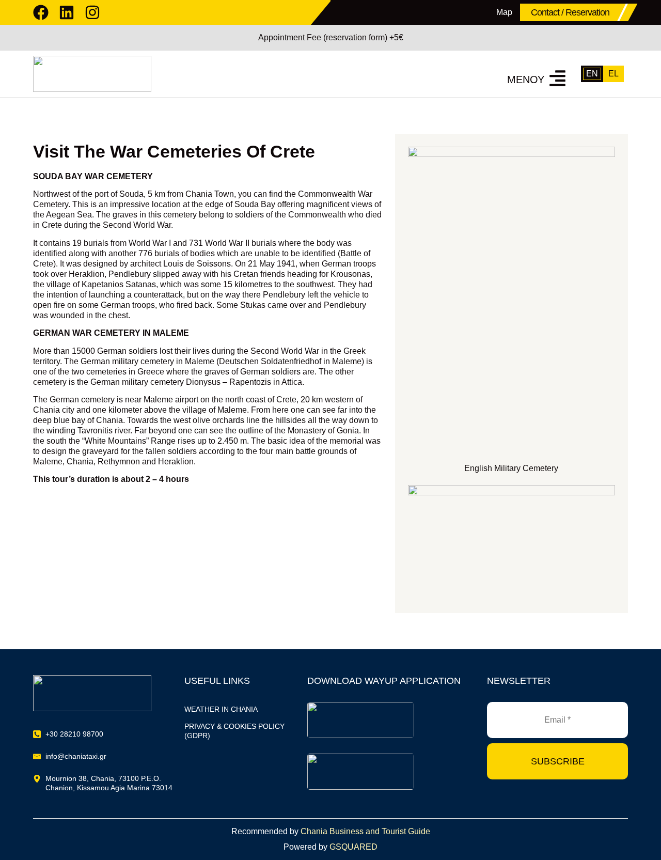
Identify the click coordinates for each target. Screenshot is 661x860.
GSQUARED (353, 846)
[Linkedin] (66, 12)
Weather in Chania (221, 709)
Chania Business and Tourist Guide (365, 831)
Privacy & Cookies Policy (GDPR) (234, 731)
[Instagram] (92, 12)
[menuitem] (592, 74)
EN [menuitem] (592, 73)
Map (504, 12)
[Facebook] (41, 12)
